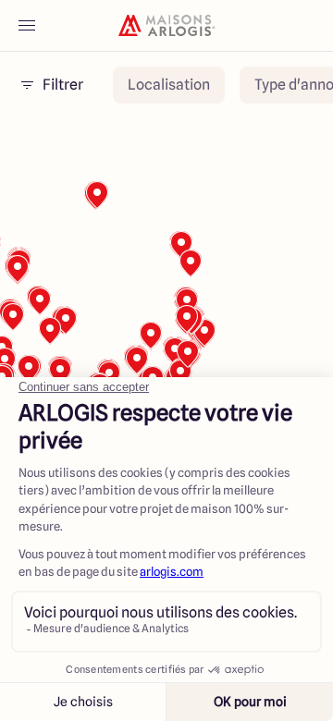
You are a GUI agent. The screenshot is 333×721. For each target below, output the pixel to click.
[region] (166, 325)
